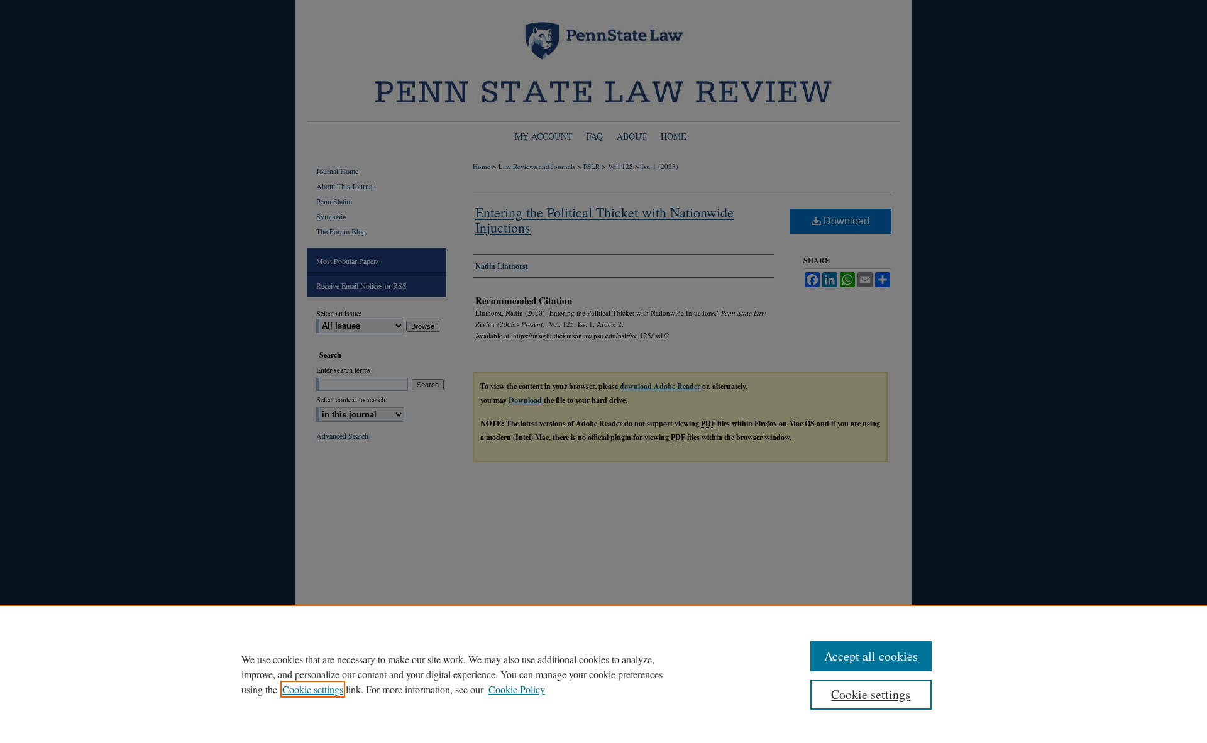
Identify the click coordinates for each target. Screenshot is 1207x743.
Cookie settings (312, 689)
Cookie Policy (516, 689)
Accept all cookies (871, 655)
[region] (603, 674)
